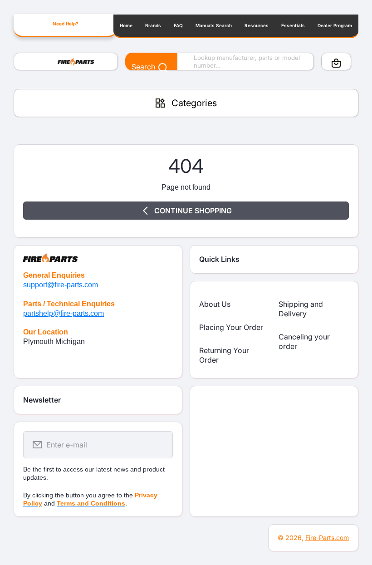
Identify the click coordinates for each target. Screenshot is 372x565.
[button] (336, 63)
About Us (214, 304)
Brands (153, 25)
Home (126, 25)
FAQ (178, 25)
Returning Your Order (224, 355)
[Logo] (66, 62)
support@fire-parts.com (60, 285)
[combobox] (219, 62)
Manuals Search (214, 25)
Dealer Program (335, 25)
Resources (257, 25)
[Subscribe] (160, 444)
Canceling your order (304, 341)
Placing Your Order (231, 327)
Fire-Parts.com (327, 537)
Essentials (293, 25)
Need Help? (65, 23)
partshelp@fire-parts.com (63, 313)
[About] (98, 254)
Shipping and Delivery (301, 309)
